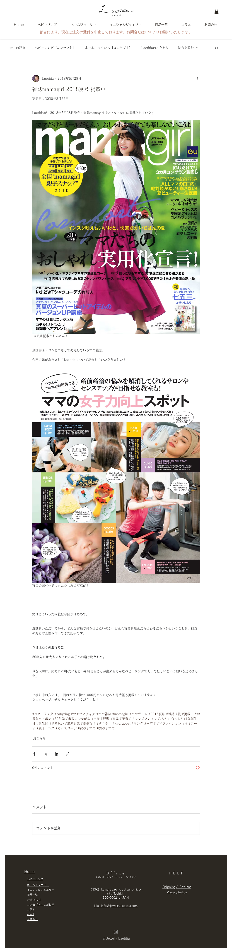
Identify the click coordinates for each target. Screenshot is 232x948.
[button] (216, 11)
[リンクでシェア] (67, 754)
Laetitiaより (34, 899)
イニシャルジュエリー (40, 889)
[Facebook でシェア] (34, 754)
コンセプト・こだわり (40, 904)
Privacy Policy (177, 892)
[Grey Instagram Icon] (115, 932)
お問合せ (32, 919)
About (30, 914)
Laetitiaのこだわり (155, 47)
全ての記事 (17, 47)
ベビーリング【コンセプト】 (55, 47)
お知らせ (39, 738)
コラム (31, 909)
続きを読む (186, 47)
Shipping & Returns (176, 887)
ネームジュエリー (38, 885)
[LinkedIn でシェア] (56, 754)
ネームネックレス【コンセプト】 (108, 47)
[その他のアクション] (197, 78)
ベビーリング (35, 879)
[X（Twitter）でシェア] (45, 754)
